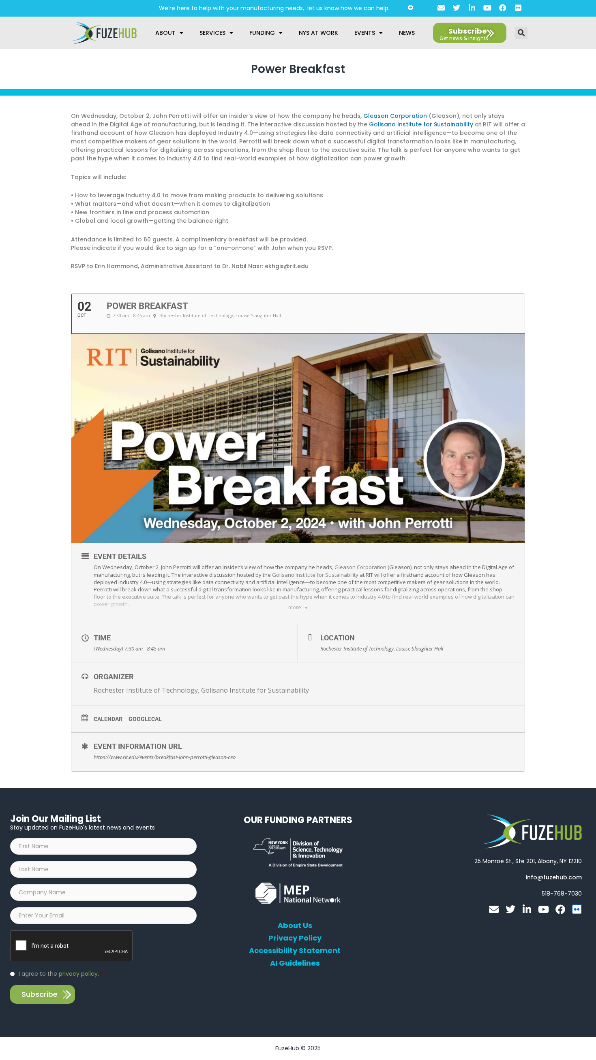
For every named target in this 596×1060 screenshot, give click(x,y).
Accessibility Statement (295, 951)
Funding (262, 33)
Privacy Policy (295, 938)
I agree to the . (61, 974)
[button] (521, 33)
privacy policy (78, 974)
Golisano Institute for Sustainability (421, 124)
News (407, 33)
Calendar (108, 719)
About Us (295, 925)
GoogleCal (145, 719)
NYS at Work (318, 33)
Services (212, 33)
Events (364, 33)
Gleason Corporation (395, 116)
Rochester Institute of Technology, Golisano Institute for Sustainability (201, 690)
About (165, 33)
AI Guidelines (295, 963)
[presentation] (71, 946)
